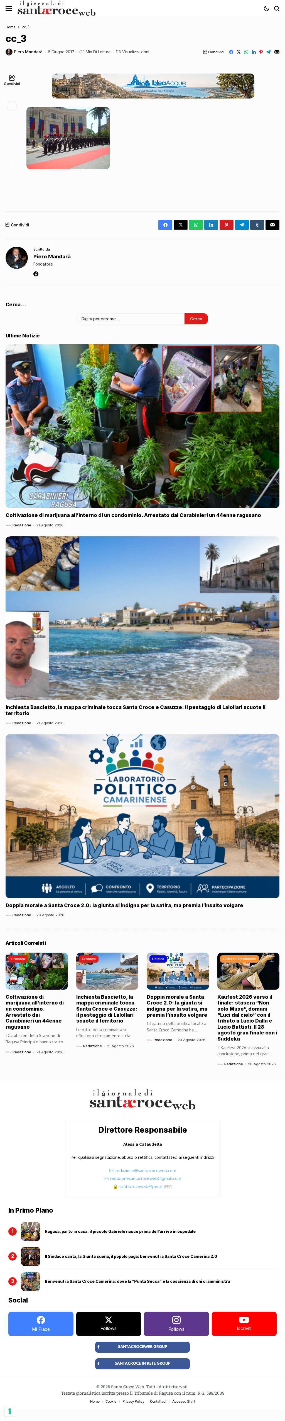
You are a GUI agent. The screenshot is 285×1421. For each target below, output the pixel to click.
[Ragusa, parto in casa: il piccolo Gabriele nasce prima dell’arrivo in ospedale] (30, 1231)
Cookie (110, 1401)
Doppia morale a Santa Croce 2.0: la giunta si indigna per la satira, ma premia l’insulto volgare (124, 905)
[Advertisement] (153, 188)
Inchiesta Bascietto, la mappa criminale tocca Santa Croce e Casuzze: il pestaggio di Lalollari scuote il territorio (106, 1009)
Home (11, 27)
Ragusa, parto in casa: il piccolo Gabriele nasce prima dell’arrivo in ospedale (120, 1231)
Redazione (22, 525)
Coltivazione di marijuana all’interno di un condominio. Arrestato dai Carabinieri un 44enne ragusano (133, 515)
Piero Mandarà (28, 52)
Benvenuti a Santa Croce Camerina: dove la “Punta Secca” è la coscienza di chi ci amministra (137, 1281)
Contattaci (158, 1401)
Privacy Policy (133, 1401)
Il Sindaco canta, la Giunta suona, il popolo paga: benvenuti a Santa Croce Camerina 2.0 (131, 1256)
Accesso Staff (183, 1401)
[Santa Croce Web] (56, 8)
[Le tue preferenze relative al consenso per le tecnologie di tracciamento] (9, 1411)
